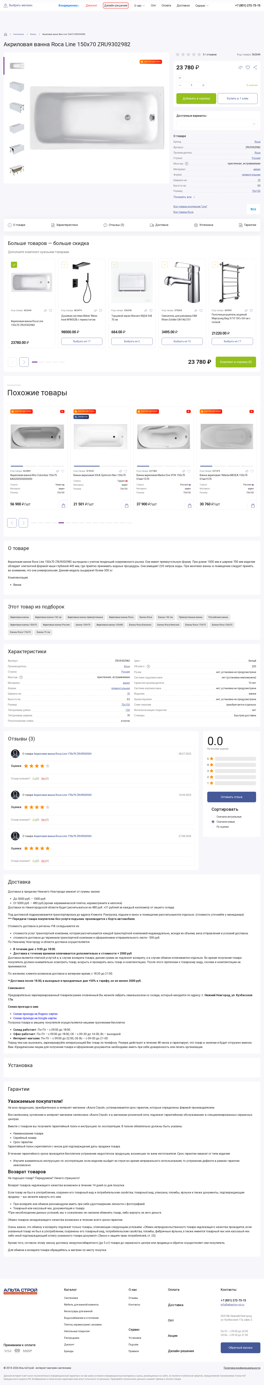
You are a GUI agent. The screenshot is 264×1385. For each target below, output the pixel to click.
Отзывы (133, 1298)
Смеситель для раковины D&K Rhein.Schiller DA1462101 (179, 317)
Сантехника (71, 1298)
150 (128, 710)
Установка (135, 1337)
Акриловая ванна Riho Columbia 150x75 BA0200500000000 (33, 477)
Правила (134, 1351)
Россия (256, 158)
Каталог (70, 1289)
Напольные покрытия (77, 1331)
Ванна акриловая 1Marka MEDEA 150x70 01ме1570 (223, 477)
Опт (153, 5)
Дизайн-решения (115, 5)
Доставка (183, 5)
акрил (256, 169)
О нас (138, 5)
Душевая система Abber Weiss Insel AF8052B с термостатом (79, 317)
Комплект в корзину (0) (236, 362)
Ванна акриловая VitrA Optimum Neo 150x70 (99, 475)
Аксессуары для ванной (78, 1311)
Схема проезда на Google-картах (35, 1018)
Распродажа (71, 1337)
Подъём (133, 1344)
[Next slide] (24, 362)
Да (34, 778)
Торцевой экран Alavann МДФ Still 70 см (131, 317)
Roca (257, 141)
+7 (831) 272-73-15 (233, 1300)
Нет (43, 778)
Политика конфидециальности (242, 1367)
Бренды (68, 1351)
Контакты (134, 1304)
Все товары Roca (183, 212)
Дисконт (91, 5)
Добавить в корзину (196, 98)
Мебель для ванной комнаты (81, 1304)
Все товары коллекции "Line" (190, 206)
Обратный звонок (241, 1347)
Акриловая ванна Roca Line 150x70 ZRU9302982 (27, 323)
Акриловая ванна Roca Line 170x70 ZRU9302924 (62, 753)
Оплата (166, 5)
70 (259, 180)
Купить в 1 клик (237, 98)
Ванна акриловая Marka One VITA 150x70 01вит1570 (160, 477)
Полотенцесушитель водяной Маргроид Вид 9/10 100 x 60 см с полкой (231, 318)
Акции (172, 1336)
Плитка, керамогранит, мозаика (83, 1324)
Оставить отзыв (231, 797)
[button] (17, 466)
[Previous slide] (12, 522)
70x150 (256, 191)
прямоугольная (251, 174)
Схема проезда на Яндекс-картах (35, 1014)
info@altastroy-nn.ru (232, 1304)
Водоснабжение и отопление (81, 1317)
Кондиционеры (69, 5)
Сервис (200, 5)
